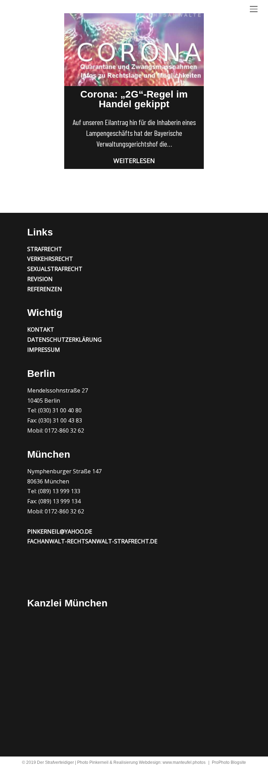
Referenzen (44, 289)
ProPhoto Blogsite (229, 762)
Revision (40, 279)
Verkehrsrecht (50, 259)
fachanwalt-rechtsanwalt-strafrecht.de (92, 541)
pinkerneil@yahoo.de (59, 531)
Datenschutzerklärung (64, 339)
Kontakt (40, 329)
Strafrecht (44, 249)
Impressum (43, 350)
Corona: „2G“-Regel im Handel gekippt (134, 99)
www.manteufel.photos (184, 762)
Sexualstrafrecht (54, 269)
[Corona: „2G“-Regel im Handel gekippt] (134, 49)
